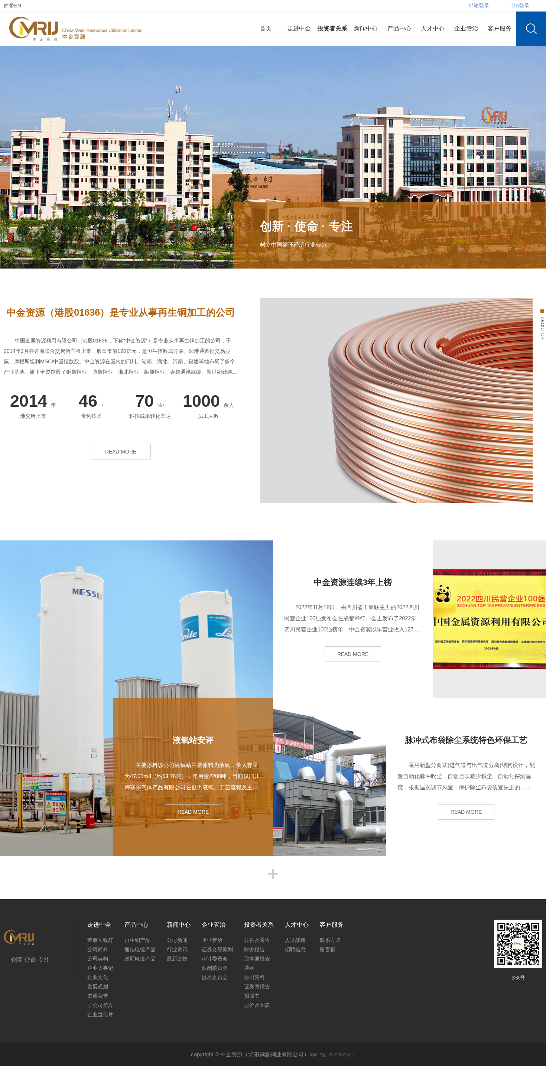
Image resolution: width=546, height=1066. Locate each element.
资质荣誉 (97, 996)
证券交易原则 (217, 949)
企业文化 (97, 977)
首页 (266, 28)
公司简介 (97, 949)
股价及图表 (257, 1005)
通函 (249, 968)
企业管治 (466, 28)
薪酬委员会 (215, 968)
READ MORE (120, 452)
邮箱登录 (478, 6)
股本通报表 (257, 959)
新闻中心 (366, 28)
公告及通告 (257, 940)
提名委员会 (215, 977)
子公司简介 (100, 1005)
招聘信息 (295, 949)
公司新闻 (177, 940)
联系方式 (330, 940)
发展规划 (97, 986)
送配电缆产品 (140, 959)
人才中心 (433, 28)
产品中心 (399, 28)
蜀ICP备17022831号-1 (332, 1054)
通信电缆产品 (140, 949)
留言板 (327, 949)
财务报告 (254, 949)
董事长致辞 (100, 940)
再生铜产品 (137, 940)
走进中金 (299, 28)
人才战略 (295, 940)
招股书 (252, 996)
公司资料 (254, 977)
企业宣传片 (100, 1014)
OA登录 (520, 6)
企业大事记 (100, 968)
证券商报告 (257, 986)
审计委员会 (215, 959)
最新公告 (177, 959)
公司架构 (97, 959)
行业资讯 (177, 949)
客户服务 (499, 28)
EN (17, 6)
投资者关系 (332, 28)
